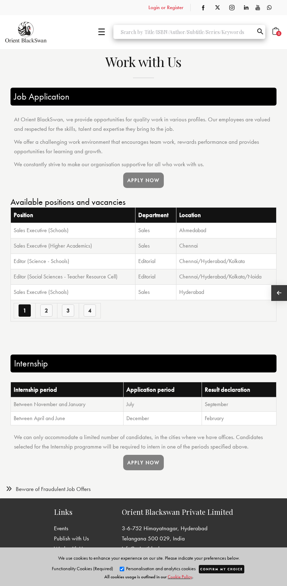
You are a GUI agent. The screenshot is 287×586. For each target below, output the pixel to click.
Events (61, 528)
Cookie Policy (180, 577)
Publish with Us (71, 538)
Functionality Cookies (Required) (82, 568)
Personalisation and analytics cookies (160, 568)
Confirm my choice (221, 569)
